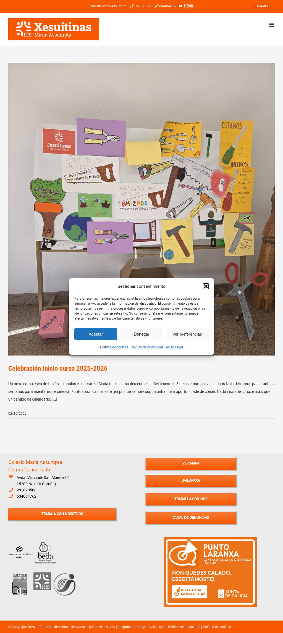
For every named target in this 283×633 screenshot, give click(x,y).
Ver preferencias (187, 334)
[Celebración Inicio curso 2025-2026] (141, 209)
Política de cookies (114, 347)
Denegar (141, 334)
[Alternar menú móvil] (272, 25)
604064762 (26, 496)
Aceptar (96, 334)
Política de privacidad (147, 347)
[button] (206, 286)
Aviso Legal (174, 347)
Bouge (141, 627)
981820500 (26, 490)
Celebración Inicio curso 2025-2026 (58, 368)
